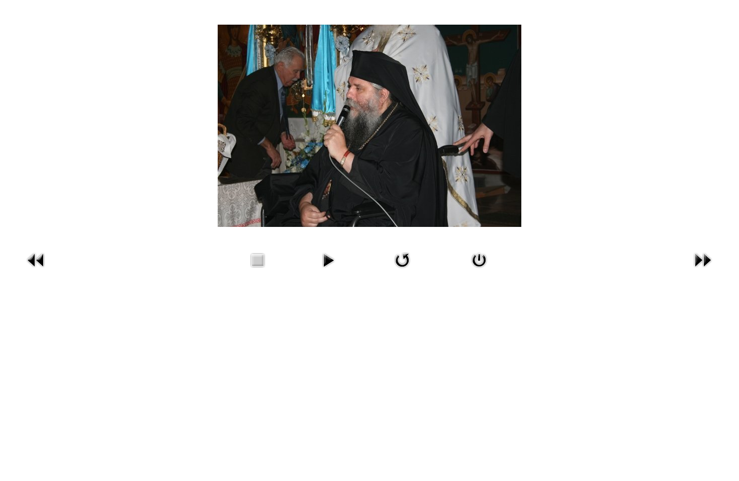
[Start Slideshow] (328, 269)
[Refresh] (402, 269)
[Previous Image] (36, 269)
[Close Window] (479, 269)
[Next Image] (703, 269)
